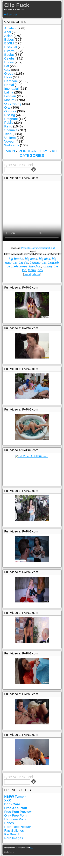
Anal (7, 32)
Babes (9, 39)
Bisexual (10, 47)
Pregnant (11, 119)
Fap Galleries (14, 830)
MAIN (10, 151)
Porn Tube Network (18, 827)
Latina (8, 92)
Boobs (9, 54)
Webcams (11, 145)
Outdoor (10, 111)
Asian (8, 36)
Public (8, 122)
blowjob (53, 262)
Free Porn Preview (18, 811)
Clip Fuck (16, 5)
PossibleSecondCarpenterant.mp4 (38, 248)
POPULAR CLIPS (33, 151)
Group (8, 73)
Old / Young (12, 103)
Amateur (10, 28)
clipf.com (9, 852)
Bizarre (9, 51)
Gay (7, 70)
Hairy (8, 77)
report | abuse (32, 274)
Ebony (9, 62)
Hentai (9, 85)
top (31, 847)
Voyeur (9, 141)
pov (40, 270)
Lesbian (10, 96)
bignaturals (38, 262)
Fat (6, 66)
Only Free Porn (15, 815)
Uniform (10, 137)
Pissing (9, 115)
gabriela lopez (17, 266)
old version (11, 14)
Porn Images (13, 838)
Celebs (9, 58)
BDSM (9, 43)
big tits (23, 262)
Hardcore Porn (15, 819)
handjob (35, 266)
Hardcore (11, 81)
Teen (8, 134)
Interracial (11, 88)
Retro (8, 126)
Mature (9, 100)
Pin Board (11, 834)
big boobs (16, 259)
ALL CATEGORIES (39, 153)
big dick (44, 259)
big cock (31, 259)
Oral (7, 107)
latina (32, 270)
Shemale (10, 130)
